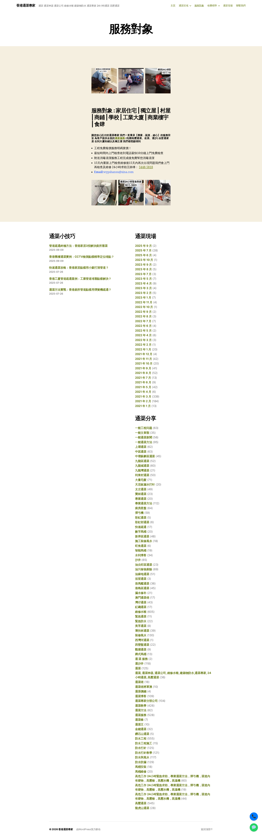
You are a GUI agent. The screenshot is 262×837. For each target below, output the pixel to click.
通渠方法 (140, 710)
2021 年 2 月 (143, 401)
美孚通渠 (140, 626)
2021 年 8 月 (143, 373)
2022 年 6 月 (143, 325)
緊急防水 (140, 621)
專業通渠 (140, 498)
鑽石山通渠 (142, 734)
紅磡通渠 (140, 607)
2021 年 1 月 (143, 406)
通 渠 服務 (141, 659)
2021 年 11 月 (143, 359)
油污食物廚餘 (143, 569)
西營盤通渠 (142, 644)
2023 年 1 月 (143, 297)
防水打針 (140, 748)
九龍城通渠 (142, 465)
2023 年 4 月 (143, 283)
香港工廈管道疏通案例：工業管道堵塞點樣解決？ (80, 278)
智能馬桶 (140, 550)
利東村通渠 (142, 475)
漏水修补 (140, 593)
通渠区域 (183, 5)
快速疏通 (140, 527)
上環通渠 (140, 446)
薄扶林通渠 (142, 630)
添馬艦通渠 (142, 583)
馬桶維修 (140, 771)
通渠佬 (139, 682)
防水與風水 (142, 757)
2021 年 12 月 (143, 354)
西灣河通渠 (142, 640)
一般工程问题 (143, 428)
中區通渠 (140, 451)
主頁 (173, 5)
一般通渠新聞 (143, 437)
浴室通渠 (140, 578)
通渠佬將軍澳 (143, 686)
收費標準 (212, 5)
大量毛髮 (140, 480)
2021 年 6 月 (143, 382)
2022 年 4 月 (143, 335)
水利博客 (140, 555)
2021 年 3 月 (143, 396)
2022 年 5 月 (143, 330)
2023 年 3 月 (143, 288)
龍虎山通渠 (142, 808)
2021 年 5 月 (143, 387)
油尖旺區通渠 (143, 564)
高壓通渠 (140, 803)
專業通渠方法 (143, 503)
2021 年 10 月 (144, 363)
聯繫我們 (241, 5)
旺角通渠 (140, 545)
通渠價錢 (140, 691)
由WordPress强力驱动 (88, 829)
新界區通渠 (142, 536)
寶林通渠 (140, 494)
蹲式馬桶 (140, 654)
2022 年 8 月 (143, 316)
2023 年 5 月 (143, 278)
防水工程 (140, 738)
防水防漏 (140, 762)
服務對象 (199, 5)
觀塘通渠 (140, 649)
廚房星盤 (140, 508)
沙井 (138, 560)
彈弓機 (139, 512)
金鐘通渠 (140, 729)
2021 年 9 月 (143, 368)
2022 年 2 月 (143, 344)
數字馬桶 (140, 531)
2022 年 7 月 (143, 321)
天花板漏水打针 (145, 484)
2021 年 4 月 (143, 391)
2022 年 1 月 (143, 349)
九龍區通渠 (142, 461)
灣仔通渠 (140, 602)
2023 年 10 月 (144, 260)
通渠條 (139, 719)
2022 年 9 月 (143, 311)
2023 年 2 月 (143, 293)
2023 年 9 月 (143, 264)
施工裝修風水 (143, 541)
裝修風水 (140, 635)
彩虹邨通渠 (142, 522)
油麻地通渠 (142, 574)
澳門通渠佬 (142, 597)
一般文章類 (142, 432)
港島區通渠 (142, 588)
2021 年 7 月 (143, 377)
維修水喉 (140, 611)
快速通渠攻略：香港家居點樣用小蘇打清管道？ (78, 267)
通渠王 (139, 724)
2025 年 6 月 (143, 255)
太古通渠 (140, 489)
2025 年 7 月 (143, 250)
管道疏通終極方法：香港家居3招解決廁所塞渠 (78, 245)
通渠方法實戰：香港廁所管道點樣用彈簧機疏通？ (80, 289)
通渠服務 (120, 138)
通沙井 (139, 663)
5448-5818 (146, 167)
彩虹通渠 (140, 517)
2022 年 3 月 (143, 340)
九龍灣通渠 (142, 470)
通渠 (138, 668)
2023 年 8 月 (143, 269)
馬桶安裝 (140, 766)
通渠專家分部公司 (146, 700)
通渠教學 (140, 705)
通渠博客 (140, 696)
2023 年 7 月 (143, 274)
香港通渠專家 (25, 5)
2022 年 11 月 (143, 302)
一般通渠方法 (143, 442)
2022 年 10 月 (144, 307)
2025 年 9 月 (143, 245)
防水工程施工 (143, 743)
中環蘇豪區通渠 (145, 456)
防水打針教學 (143, 752)
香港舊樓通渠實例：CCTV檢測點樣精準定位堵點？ (81, 256)
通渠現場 (228, 5)
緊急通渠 (140, 616)
